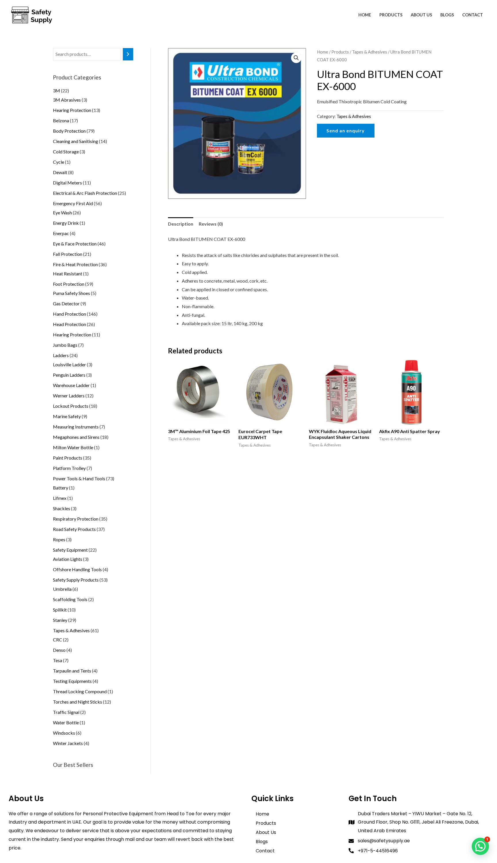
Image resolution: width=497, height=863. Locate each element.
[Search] (128, 54)
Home (364, 14)
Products (390, 14)
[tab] (180, 223)
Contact (472, 14)
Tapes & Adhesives (369, 51)
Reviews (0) (211, 223)
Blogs (447, 14)
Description (180, 223)
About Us (421, 14)
